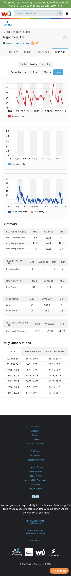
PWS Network (35, 451)
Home (6, 13)
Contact (35, 435)
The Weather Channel (29, 552)
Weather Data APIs (35, 444)
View (58, 72)
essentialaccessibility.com (35, 496)
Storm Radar (53, 552)
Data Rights (35, 540)
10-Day (28, 52)
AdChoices (35, 484)
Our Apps (35, 426)
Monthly (46, 64)
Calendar (43, 52)
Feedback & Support (35, 460)
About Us (35, 431)
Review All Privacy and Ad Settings (36, 522)
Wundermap (35, 455)
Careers (35, 439)
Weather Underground (40, 552)
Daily (23, 64)
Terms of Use (35, 467)
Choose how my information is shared (35, 532)
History (60, 52)
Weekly (33, 64)
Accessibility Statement (35, 480)
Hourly (13, 52)
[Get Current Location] (60, 13)
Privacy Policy (35, 472)
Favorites (7, 25)
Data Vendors (35, 489)
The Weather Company (17, 552)
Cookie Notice (35, 476)
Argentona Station (17, 43)
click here (56, 5)
